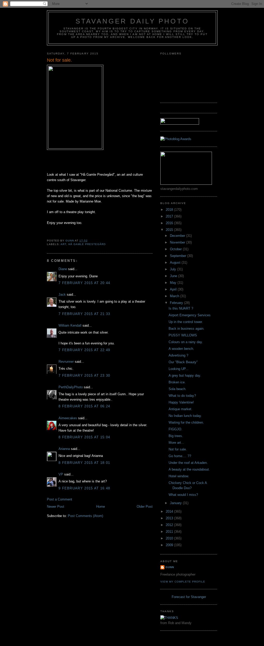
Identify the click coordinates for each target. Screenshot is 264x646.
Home (100, 506)
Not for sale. (178, 449)
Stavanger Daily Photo (132, 21)
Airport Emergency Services (190, 315)
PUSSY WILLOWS (183, 335)
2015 (170, 230)
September (178, 256)
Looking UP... (178, 369)
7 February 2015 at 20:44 (84, 283)
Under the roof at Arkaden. (188, 463)
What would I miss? (183, 495)
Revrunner (66, 362)
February (177, 303)
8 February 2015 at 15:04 (84, 437)
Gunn (170, 567)
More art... (176, 443)
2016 (170, 223)
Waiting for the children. (186, 422)
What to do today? (182, 396)
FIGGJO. (175, 429)
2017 (170, 216)
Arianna (64, 449)
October (176, 249)
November (178, 242)
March (175, 296)
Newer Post (55, 506)
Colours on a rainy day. (186, 342)
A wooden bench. (181, 349)
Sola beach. (177, 389)
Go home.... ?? (180, 456)
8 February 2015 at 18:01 (84, 463)
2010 (170, 538)
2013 (170, 518)
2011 (170, 532)
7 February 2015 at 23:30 (84, 375)
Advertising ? (178, 355)
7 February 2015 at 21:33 (84, 314)
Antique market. (180, 409)
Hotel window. (179, 476)
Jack (62, 294)
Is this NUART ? (181, 308)
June (174, 276)
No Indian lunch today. (185, 416)
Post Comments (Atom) (85, 516)
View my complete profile (182, 581)
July (173, 269)
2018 (170, 210)
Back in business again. (186, 328)
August (176, 262)
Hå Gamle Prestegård (87, 244)
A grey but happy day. (185, 375)
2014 (170, 511)
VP (61, 474)
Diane (63, 269)
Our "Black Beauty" (183, 362)
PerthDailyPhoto (71, 387)
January (176, 503)
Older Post (145, 506)
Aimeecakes (68, 418)
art (63, 244)
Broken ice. (177, 382)
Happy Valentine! (181, 402)
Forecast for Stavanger (189, 597)
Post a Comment (59, 499)
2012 (170, 525)
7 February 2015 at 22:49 (84, 350)
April (174, 289)
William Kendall (70, 325)
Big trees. (176, 436)
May (173, 283)
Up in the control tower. (186, 322)
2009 (170, 545)
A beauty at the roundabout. (189, 469)
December (178, 236)
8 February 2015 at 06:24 (84, 406)
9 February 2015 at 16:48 (84, 488)
